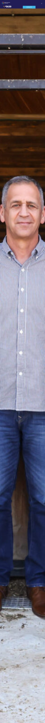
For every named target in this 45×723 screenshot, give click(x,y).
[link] (6, 3)
